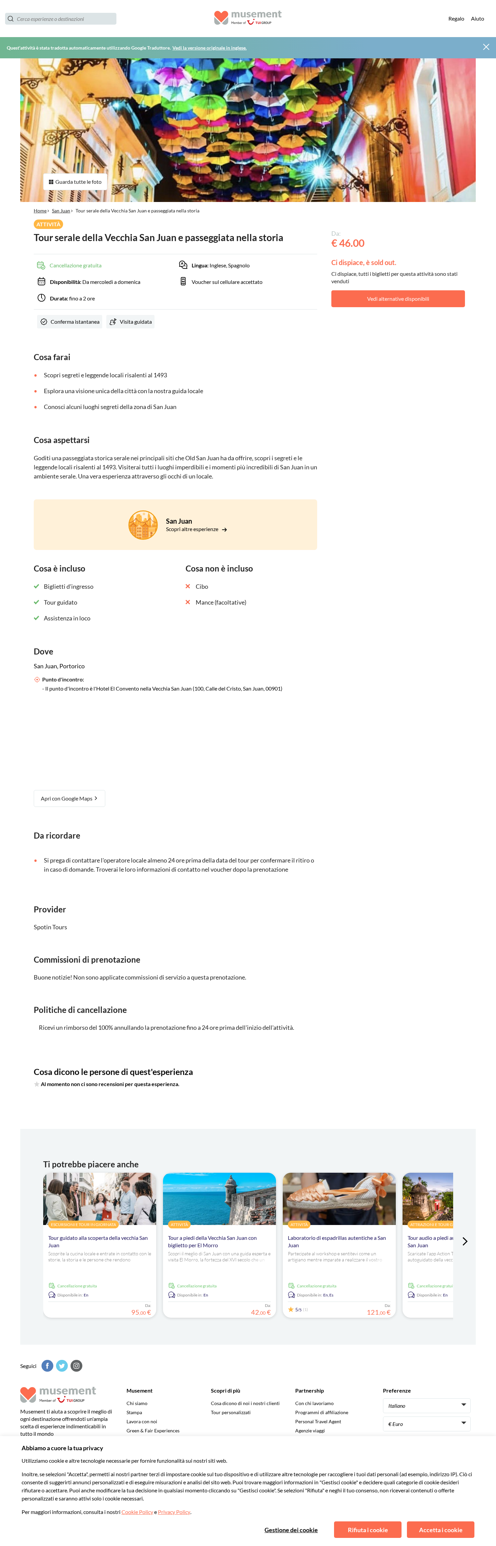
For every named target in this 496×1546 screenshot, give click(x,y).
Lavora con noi (142, 1421)
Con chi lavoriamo (314, 1403)
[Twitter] (61, 1365)
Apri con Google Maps (67, 798)
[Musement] (248, 19)
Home (40, 210)
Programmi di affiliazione (321, 1412)
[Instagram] (75, 1365)
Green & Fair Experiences (153, 1430)
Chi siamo (137, 1403)
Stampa (134, 1412)
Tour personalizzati (231, 1412)
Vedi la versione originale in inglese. (209, 48)
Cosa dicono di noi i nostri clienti (245, 1403)
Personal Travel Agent (318, 1421)
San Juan (61, 210)
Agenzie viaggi (310, 1430)
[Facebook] (46, 1365)
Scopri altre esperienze (192, 529)
